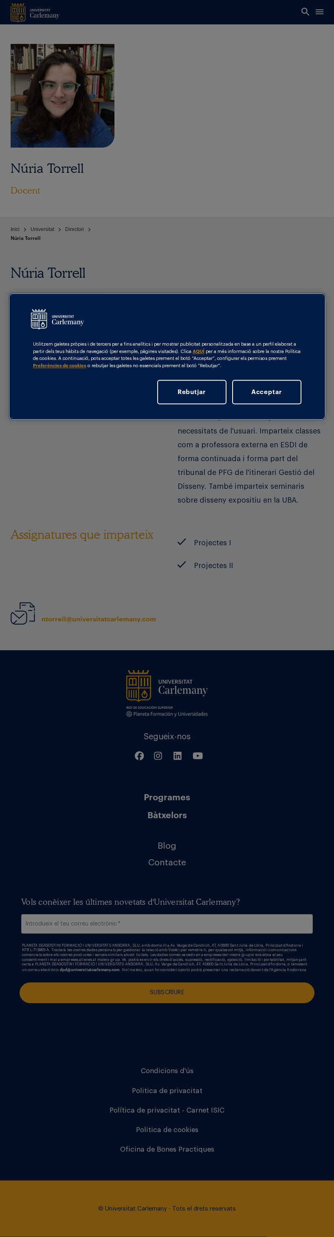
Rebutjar (192, 392)
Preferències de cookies (59, 365)
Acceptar (266, 392)
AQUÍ (198, 351)
